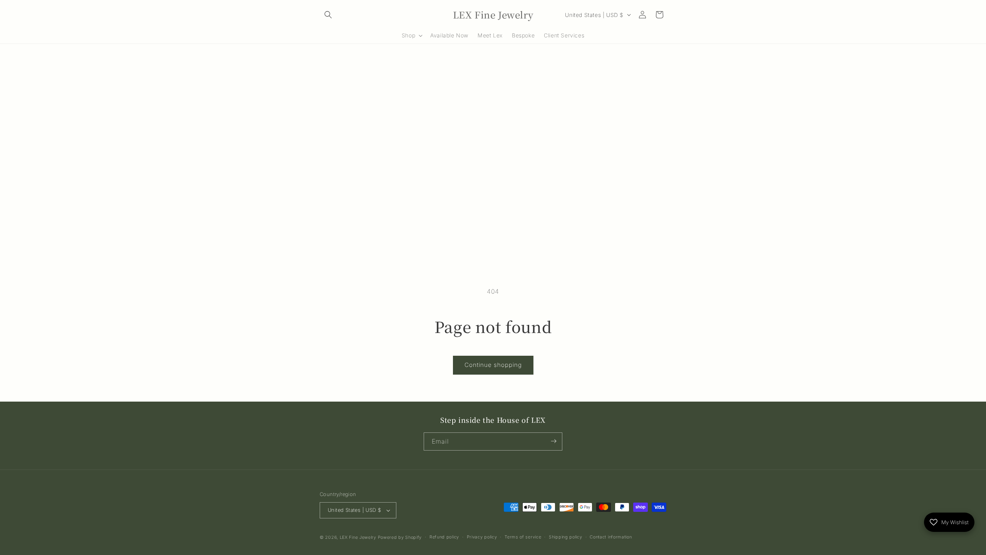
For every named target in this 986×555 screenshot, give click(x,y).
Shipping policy (565, 537)
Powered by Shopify (400, 537)
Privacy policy (482, 537)
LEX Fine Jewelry (358, 537)
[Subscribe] (553, 441)
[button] (328, 14)
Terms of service (523, 537)
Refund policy (444, 537)
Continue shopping (493, 364)
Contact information (611, 537)
